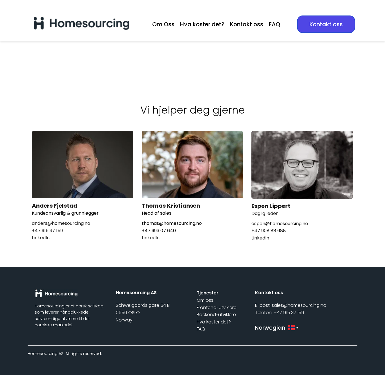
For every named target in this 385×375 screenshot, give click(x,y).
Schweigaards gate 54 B (143, 305)
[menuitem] (163, 24)
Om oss (205, 300)
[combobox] (276, 327)
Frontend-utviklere (216, 307)
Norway (125, 320)
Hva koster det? (214, 322)
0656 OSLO (128, 312)
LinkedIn (41, 237)
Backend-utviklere (216, 314)
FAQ (201, 329)
